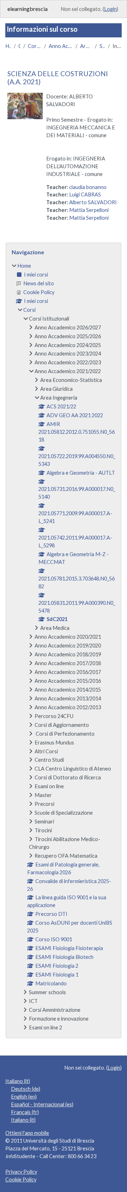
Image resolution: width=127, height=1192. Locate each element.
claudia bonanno (88, 187)
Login (110, 9)
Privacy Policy (21, 1172)
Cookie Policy (20, 1179)
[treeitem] (63, 646)
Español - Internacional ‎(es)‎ (42, 1104)
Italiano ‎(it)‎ (17, 1081)
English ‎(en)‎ (24, 1097)
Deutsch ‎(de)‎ (25, 1089)
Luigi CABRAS (85, 194)
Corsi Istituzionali (34, 46)
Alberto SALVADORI (93, 202)
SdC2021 (102, 46)
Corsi (19, 46)
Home (8, 46)
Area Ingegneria (86, 46)
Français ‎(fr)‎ (25, 1112)
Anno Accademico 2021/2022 (61, 46)
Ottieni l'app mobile (27, 1133)
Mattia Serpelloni (89, 210)
